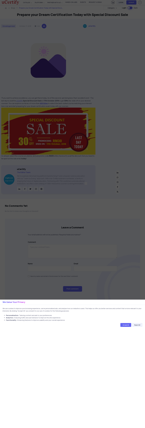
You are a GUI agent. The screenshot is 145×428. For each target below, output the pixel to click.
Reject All (137, 325)
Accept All (126, 325)
